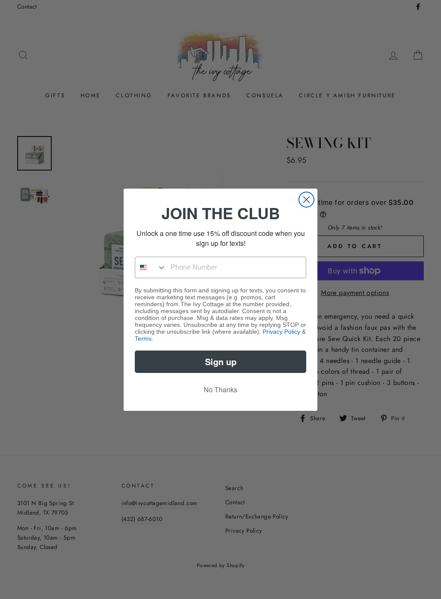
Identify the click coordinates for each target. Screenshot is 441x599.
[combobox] (150, 267)
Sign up (220, 361)
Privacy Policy (281, 331)
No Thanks (220, 389)
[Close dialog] (306, 199)
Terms (143, 338)
